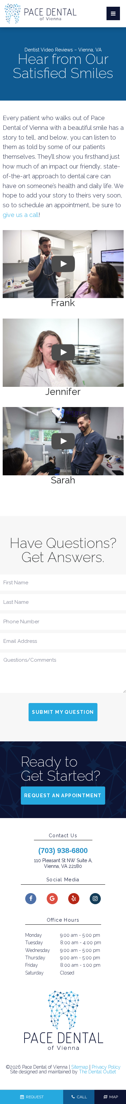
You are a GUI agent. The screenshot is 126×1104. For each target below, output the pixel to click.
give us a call (21, 214)
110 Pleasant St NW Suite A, (63, 863)
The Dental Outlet (97, 1071)
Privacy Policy (106, 1067)
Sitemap (79, 1067)
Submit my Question (63, 712)
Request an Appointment (63, 795)
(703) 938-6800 (63, 850)
